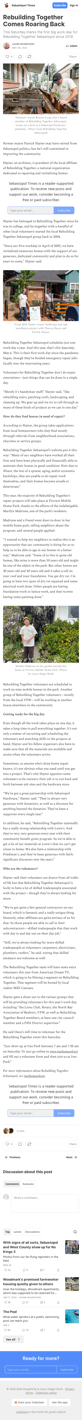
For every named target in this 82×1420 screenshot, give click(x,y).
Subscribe (60, 5)
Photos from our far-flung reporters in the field (30, 1258)
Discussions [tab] (32, 1232)
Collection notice (46, 1393)
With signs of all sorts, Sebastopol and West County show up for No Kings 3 (30, 1247)
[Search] (75, 1232)
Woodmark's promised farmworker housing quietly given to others (31, 1282)
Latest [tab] (17, 1232)
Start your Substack (31, 1402)
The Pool (10, 1312)
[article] (41, 1256)
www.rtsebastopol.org (64, 1051)
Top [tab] (7, 1232)
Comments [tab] (12, 1184)
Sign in (74, 5)
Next (69, 1157)
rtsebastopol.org (34, 1076)
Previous (15, 1157)
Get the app (60, 1402)
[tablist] (19, 1184)
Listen (73, 46)
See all (10, 1339)
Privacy (69, 1389)
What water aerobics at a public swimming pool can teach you (31, 1318)
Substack (22, 1412)
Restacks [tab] (28, 1184)
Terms (29, 1393)
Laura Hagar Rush (23, 44)
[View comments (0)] (20, 56)
